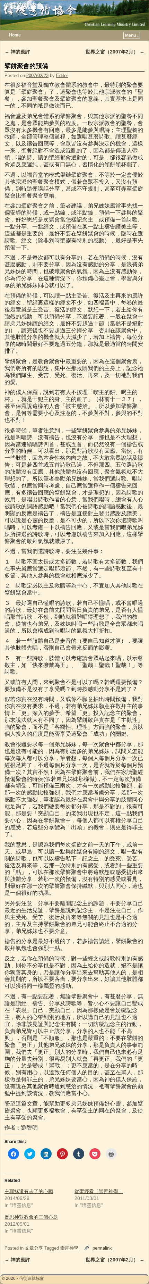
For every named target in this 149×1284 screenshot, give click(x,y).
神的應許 (17, 52)
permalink (102, 1248)
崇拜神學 (69, 1248)
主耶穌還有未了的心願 (29, 1191)
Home (15, 35)
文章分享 (34, 1248)
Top (132, 1267)
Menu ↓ (132, 35)
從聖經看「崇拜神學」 (98, 1191)
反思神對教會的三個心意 (31, 1217)
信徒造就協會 (23, 5)
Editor (62, 75)
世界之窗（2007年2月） (115, 52)
